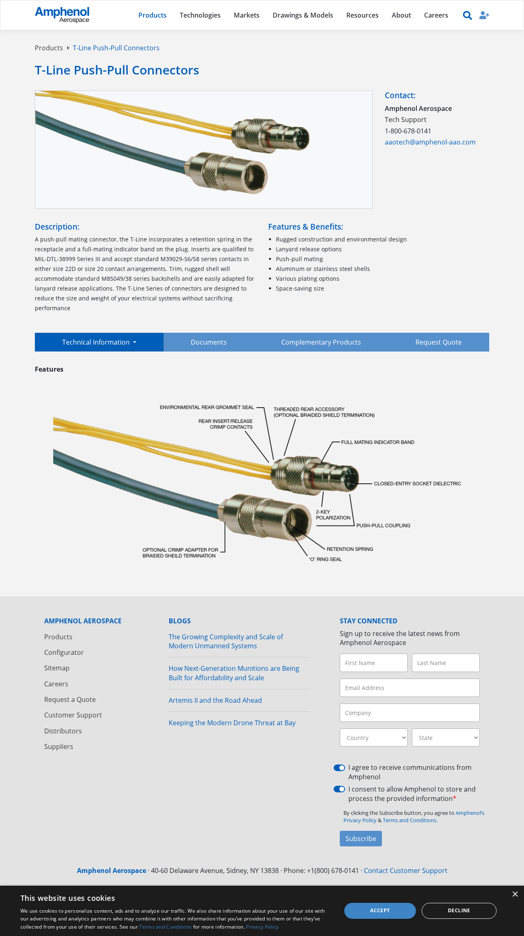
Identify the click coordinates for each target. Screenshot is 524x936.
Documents (209, 342)
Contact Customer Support (405, 870)
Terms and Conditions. (410, 820)
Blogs (180, 620)
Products (49, 47)
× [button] (515, 894)
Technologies (200, 15)
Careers (56, 683)
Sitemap (57, 667)
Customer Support (73, 714)
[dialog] (262, 911)
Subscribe (361, 838)
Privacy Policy (262, 926)
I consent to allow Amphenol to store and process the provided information (412, 794)
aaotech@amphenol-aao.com (430, 142)
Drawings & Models (303, 15)
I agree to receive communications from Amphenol (410, 772)
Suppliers (58, 746)
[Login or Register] (484, 14)
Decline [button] (459, 910)
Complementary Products (321, 342)
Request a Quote (70, 699)
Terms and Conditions (165, 926)
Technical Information (96, 342)
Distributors (63, 730)
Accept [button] (380, 910)
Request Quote (439, 342)
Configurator (64, 652)
